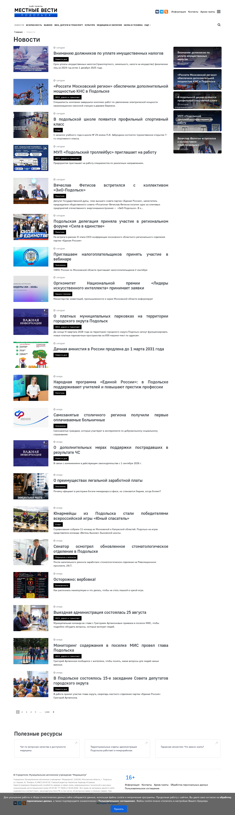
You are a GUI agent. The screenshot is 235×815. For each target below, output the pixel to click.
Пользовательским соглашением (116, 800)
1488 (47, 712)
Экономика (60, 265)
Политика (59, 196)
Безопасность (34, 25)
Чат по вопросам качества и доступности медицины (43, 748)
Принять (119, 808)
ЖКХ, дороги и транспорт (68, 25)
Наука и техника (133, 25)
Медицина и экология (109, 25)
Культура (90, 25)
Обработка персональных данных (189, 784)
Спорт (58, 130)
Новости (19, 25)
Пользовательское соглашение (142, 788)
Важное (48, 25)
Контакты (193, 11)
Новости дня (61, 59)
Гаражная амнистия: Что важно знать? (182, 746)
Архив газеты (207, 11)
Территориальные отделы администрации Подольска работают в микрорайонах (113, 748)
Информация (178, 11)
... (40, 712)
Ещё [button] (147, 25)
